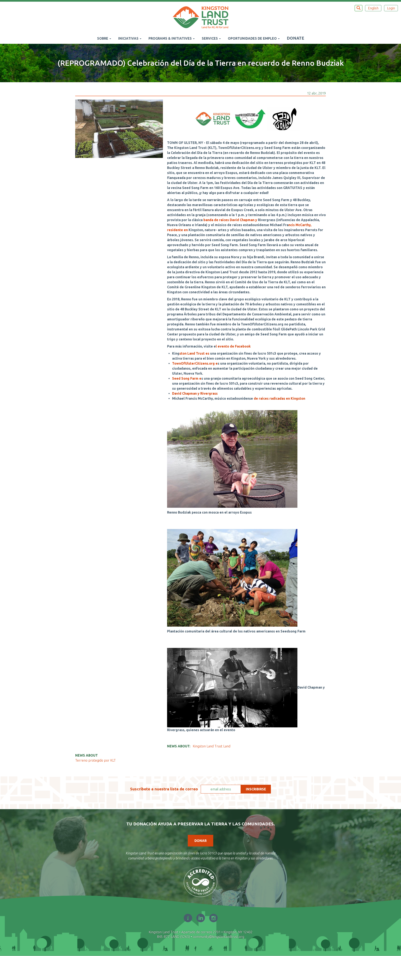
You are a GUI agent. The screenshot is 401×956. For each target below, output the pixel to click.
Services (210, 38)
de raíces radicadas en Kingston (279, 398)
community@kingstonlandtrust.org (218, 936)
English (373, 8)
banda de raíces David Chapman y (230, 220)
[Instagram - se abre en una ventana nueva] (213, 918)
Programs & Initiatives (170, 38)
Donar (200, 841)
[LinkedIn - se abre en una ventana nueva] (200, 918)
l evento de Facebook (233, 346)
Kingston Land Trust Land (211, 746)
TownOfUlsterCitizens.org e (195, 363)
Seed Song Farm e (186, 378)
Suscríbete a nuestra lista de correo (164, 789)
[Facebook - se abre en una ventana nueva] (188, 918)
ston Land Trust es (194, 353)
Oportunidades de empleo (253, 38)
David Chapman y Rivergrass (195, 393)
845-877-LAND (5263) (173, 936)
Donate (295, 38)
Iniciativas (128, 38)
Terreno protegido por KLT (95, 760)
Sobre (103, 38)
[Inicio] (202, 17)
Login (391, 8)
